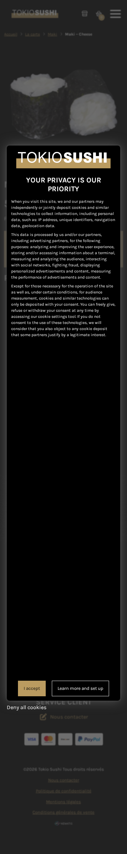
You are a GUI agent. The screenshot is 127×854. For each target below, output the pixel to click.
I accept (32, 688)
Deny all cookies (26, 707)
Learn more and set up (80, 688)
